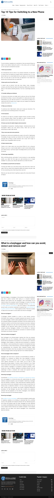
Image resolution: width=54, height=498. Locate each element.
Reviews (2, 204)
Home (2, 9)
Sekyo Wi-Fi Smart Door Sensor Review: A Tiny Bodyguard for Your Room (5, 206)
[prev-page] (37, 58)
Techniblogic (4, 15)
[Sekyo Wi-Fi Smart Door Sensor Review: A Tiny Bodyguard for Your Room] (6, 200)
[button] (51, 2)
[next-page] (39, 58)
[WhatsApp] (9, 59)
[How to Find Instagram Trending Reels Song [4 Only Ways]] (45, 69)
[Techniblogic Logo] (7, 2)
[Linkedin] (7, 489)
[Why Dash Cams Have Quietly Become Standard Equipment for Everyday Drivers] (18, 200)
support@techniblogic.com (9, 486)
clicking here (14, 102)
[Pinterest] (7, 59)
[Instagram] (5, 489)
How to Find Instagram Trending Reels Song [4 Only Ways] (45, 76)
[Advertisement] (18, 48)
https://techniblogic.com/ (12, 184)
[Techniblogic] (4, 185)
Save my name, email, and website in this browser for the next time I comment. (16, 230)
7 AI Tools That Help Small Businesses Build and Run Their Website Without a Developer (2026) (48, 55)
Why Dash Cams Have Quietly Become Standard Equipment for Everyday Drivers (18, 206)
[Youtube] (13, 489)
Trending (5, 9)
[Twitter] (5, 59)
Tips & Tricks (14, 204)
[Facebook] (2, 59)
